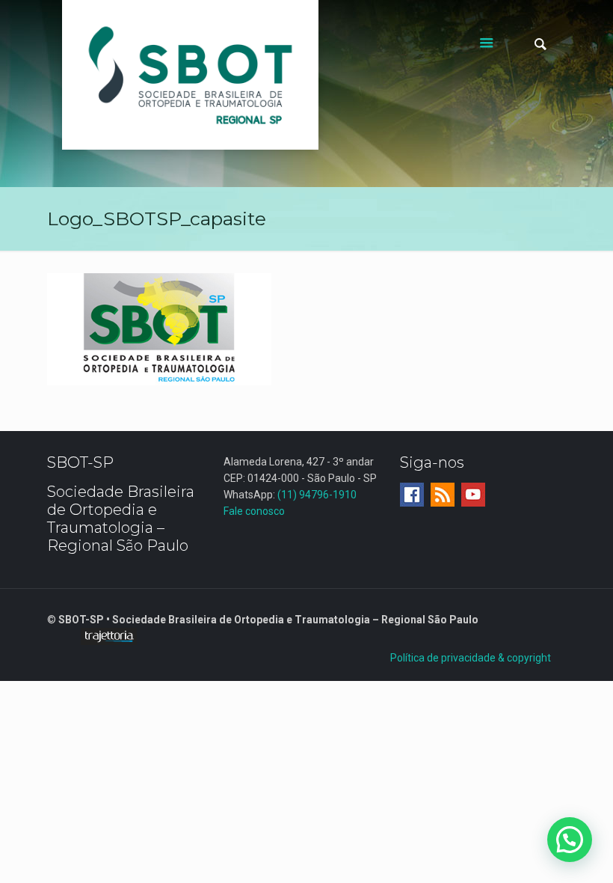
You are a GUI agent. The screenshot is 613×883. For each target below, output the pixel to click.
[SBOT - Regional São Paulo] (190, 75)
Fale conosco (254, 511)
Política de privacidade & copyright (470, 658)
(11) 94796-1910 (317, 495)
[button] (569, 839)
